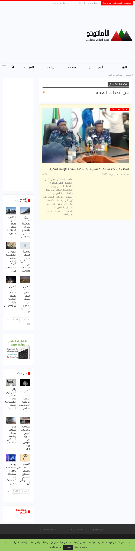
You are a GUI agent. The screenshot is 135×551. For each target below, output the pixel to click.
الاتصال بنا (80, 3)
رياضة (51, 67)
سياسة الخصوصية (62, 3)
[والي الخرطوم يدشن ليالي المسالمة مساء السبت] (11, 382)
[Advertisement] (45, 35)
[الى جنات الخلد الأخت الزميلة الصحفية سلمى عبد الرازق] (25, 382)
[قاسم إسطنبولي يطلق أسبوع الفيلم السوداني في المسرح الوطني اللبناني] (25, 457)
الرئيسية (121, 67)
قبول (68, 547)
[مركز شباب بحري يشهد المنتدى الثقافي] (11, 420)
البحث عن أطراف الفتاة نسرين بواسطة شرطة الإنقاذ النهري (89, 169)
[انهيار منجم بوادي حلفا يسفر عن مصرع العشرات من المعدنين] (25, 279)
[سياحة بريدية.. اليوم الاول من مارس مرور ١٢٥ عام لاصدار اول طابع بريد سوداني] (25, 420)
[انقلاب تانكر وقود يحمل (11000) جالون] (11, 210)
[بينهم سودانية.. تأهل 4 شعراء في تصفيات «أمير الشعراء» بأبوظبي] (11, 457)
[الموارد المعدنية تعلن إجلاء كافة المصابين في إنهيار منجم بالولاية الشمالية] (11, 245)
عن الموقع (93, 3)
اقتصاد (72, 67)
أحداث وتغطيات (119, 109)
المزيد (30, 67)
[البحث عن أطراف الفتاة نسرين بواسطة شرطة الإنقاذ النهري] (85, 135)
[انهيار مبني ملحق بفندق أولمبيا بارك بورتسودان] (11, 279)
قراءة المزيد (55, 547)
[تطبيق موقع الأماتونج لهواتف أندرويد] (18, 349)
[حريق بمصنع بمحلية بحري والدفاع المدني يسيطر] (25, 210)
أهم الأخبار (96, 67)
